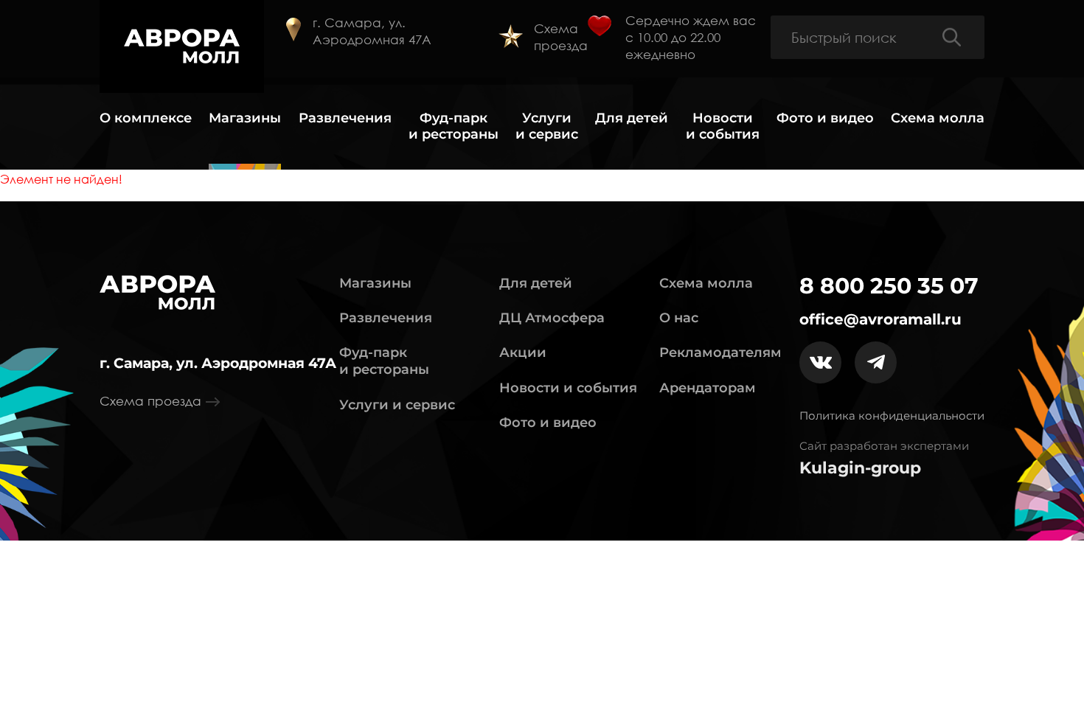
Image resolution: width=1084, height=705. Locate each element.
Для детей (631, 118)
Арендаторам (707, 388)
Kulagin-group (860, 468)
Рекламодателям (720, 352)
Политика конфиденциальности (891, 416)
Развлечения (345, 118)
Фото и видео (825, 118)
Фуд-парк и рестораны (453, 126)
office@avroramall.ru (880, 319)
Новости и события (723, 126)
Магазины (245, 118)
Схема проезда (561, 37)
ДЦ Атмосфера (552, 318)
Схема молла (937, 118)
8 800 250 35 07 (889, 286)
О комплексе (146, 118)
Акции (522, 352)
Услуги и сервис (546, 126)
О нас (678, 318)
